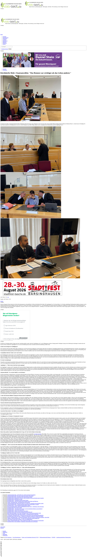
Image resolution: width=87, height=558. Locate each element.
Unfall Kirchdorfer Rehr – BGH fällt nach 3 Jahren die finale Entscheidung (21, 509)
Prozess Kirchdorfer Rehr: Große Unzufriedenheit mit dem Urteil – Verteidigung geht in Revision (25, 521)
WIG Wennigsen (8, 552)
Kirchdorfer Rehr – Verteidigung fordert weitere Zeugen (17, 515)
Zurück (1, 301)
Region (4, 44)
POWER (53, 552)
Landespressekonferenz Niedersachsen (63, 552)
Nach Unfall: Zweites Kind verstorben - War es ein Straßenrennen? (19, 534)
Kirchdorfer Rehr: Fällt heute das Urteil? (14, 514)
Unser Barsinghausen (17, 552)
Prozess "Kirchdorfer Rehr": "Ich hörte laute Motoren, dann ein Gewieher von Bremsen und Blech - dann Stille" (28, 532)
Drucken (2, 542)
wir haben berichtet (37, 448)
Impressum (5, 549)
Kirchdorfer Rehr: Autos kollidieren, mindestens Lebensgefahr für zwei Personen (22, 536)
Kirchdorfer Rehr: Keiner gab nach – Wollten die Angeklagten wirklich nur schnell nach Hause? (25, 531)
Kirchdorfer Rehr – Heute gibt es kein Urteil (15, 524)
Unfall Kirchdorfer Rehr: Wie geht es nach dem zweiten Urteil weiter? (20, 510)
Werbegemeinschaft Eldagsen (45, 552)
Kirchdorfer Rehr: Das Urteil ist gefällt (14, 522)
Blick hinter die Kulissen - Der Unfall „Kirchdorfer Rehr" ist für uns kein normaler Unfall (24, 527)
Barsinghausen (5, 37)
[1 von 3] (30, 171)
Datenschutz (5, 550)
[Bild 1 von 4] (30, 120)
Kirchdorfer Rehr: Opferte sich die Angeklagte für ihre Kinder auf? (19, 526)
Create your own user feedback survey (6, 355)
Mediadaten (5, 547)
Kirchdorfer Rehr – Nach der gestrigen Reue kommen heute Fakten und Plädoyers (22, 516)
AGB (4, 548)
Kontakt (4, 545)
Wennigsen (5, 38)
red (8, 297)
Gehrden (4, 39)
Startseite (4, 36)
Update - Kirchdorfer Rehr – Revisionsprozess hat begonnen (18, 517)
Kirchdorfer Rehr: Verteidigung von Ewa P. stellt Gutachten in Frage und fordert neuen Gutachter (25, 512)
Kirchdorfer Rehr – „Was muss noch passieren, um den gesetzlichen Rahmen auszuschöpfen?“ (25, 523)
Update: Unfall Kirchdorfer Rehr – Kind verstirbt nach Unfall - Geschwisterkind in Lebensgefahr (25, 535)
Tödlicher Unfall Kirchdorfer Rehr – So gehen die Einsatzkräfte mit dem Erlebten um (23, 533)
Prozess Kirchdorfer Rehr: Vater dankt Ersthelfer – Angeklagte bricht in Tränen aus (22, 529)
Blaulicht (4, 41)
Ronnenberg (5, 40)
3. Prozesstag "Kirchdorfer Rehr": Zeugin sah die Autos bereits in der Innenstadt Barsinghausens (25, 530)
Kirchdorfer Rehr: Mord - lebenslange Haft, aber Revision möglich (19, 511)
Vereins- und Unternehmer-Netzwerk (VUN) (30, 552)
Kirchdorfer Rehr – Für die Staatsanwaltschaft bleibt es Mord (18, 520)
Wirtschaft (5, 43)
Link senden (2, 541)
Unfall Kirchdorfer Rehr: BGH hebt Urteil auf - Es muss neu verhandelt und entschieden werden (25, 518)
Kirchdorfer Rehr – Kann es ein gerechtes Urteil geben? (17, 525)
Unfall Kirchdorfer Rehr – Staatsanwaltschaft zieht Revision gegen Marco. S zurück (23, 519)
